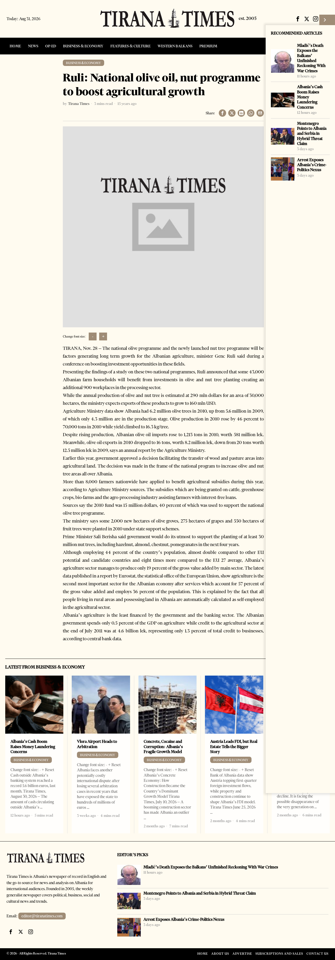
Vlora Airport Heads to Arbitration (97, 744)
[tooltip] (297, 18)
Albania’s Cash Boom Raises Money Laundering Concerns (310, 96)
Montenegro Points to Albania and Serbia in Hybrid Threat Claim (311, 133)
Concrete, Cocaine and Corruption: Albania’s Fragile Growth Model (163, 746)
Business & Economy (83, 63)
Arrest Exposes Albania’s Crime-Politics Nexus (312, 164)
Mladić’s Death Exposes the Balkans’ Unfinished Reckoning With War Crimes (311, 58)
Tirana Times (79, 103)
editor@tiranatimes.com (42, 916)
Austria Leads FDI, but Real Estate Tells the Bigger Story (233, 746)
